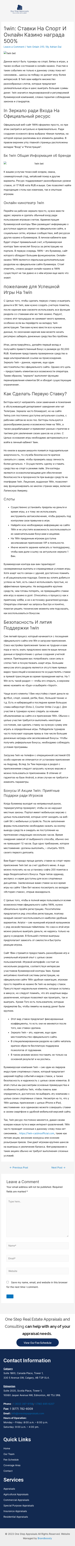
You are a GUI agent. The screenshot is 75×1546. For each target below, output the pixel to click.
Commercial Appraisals (16, 1500)
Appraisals (9, 1488)
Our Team (8, 1454)
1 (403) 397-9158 (23, 1403)
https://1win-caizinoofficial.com (36, 1133)
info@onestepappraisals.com (28, 1413)
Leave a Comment (14, 46)
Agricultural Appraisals (15, 1494)
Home (6, 1448)
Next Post (58, 1167)
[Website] (37, 1271)
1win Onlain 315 (35, 46)
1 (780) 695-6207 (44, 1403)
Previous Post (19, 1167)
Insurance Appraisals (15, 1511)
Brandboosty (45, 1538)
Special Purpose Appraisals (18, 1505)
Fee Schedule (11, 1459)
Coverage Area (11, 1465)
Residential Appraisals (15, 1516)
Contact (8, 1470)
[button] (69, 9)
